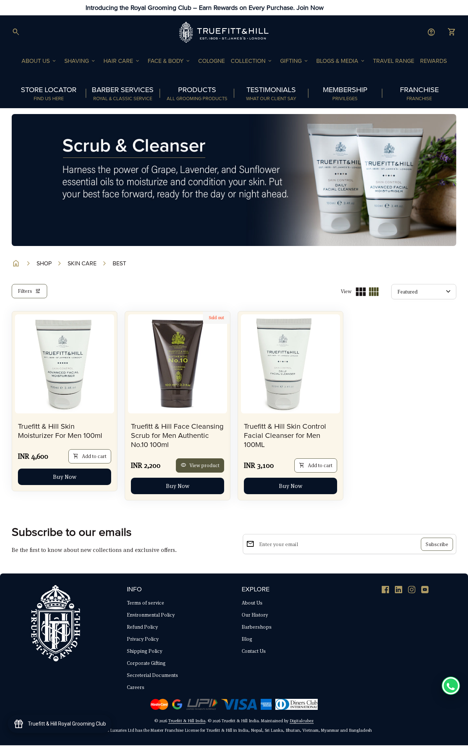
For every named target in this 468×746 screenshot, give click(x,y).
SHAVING (80, 61)
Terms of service (145, 602)
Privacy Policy (143, 639)
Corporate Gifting (146, 663)
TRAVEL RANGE (393, 61)
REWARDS (433, 61)
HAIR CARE (121, 61)
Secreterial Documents (152, 675)
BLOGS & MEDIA (341, 61)
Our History (255, 614)
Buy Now (64, 477)
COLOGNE (211, 61)
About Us (252, 602)
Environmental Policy (151, 614)
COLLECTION (252, 61)
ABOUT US (39, 61)
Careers (135, 687)
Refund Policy (142, 627)
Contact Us (254, 651)
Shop (44, 263)
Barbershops (257, 627)
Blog (247, 639)
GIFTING (294, 61)
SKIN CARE (82, 263)
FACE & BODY (169, 61)
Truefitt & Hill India (186, 720)
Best (119, 263)
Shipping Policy (144, 651)
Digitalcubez (302, 720)
